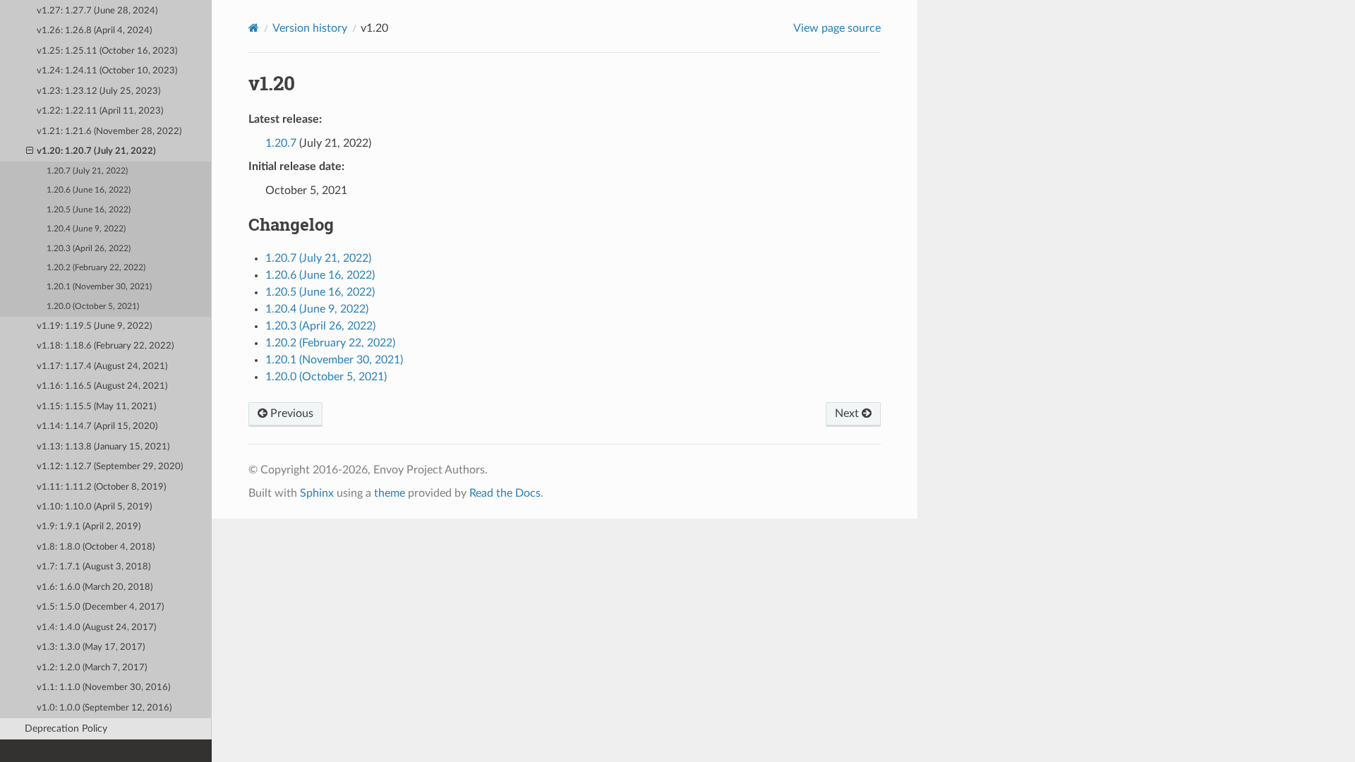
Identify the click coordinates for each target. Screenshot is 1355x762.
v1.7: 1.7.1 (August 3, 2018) (93, 567)
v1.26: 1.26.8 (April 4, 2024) (94, 30)
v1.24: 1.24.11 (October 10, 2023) (107, 70)
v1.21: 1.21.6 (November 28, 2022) (109, 131)
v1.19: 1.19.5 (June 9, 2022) (94, 326)
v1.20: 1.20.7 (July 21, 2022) (96, 151)
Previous (290, 413)
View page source (837, 28)
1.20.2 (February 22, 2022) (96, 268)
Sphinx (317, 493)
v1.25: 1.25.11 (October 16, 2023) (107, 51)
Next (848, 413)
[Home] (253, 28)
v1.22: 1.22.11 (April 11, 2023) (100, 111)
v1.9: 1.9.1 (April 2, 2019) (88, 526)
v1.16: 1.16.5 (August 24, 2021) (102, 386)
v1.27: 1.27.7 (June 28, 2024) (97, 11)
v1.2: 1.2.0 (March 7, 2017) (92, 667)
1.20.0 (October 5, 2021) (93, 306)
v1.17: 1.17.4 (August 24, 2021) (102, 366)
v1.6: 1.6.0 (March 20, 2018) (94, 587)
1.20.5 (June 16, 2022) (89, 210)
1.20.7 (280, 143)
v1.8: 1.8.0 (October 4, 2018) (96, 547)
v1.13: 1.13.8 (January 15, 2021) (103, 447)
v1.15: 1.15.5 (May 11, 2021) (96, 406)
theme (389, 493)
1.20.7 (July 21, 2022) (87, 171)
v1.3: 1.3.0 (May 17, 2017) (91, 647)
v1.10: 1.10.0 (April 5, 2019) (94, 507)
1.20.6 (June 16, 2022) (89, 190)
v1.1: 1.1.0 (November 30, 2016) (103, 687)
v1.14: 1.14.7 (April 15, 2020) (97, 426)
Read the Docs (505, 493)
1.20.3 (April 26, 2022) (89, 249)
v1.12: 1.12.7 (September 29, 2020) (110, 466)
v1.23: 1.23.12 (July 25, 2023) (98, 91)
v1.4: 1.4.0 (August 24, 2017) (96, 627)
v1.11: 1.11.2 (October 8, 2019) (101, 487)
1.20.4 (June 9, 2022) (86, 229)
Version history (309, 28)
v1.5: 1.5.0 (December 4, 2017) (100, 607)
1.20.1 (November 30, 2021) (99, 287)
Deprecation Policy (66, 728)
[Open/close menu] (29, 151)
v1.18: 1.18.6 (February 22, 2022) (105, 346)
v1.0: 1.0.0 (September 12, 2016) (104, 708)
